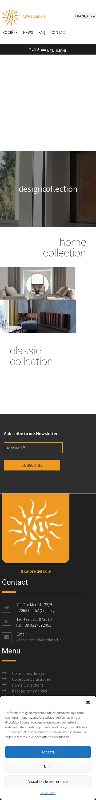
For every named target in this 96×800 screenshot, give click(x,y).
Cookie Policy (48, 793)
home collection (64, 247)
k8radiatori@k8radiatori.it (39, 639)
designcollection (48, 188)
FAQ (41, 32)
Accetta (48, 752)
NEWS (28, 32)
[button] (88, 702)
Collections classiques (31, 679)
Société (10, 32)
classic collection (31, 355)
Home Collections (27, 685)
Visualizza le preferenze (48, 781)
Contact (58, 32)
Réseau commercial (29, 691)
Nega (48, 766)
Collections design (28, 673)
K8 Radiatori (33, 16)
